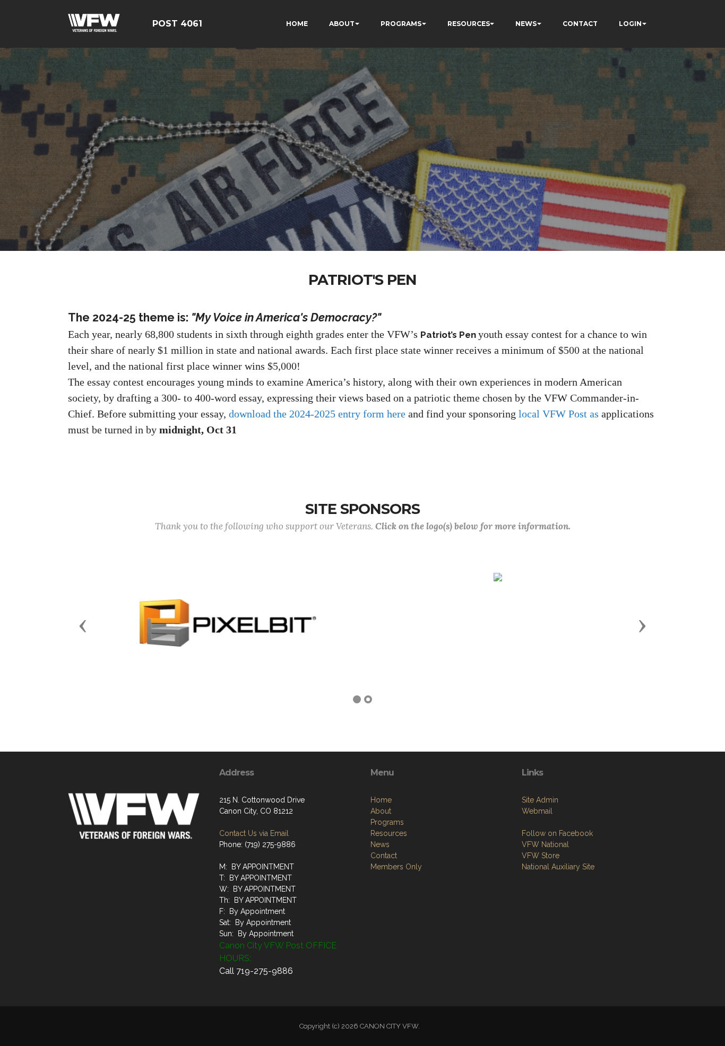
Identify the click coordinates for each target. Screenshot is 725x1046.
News (380, 844)
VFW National (545, 844)
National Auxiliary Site (558, 866)
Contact (383, 855)
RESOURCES (468, 24)
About (380, 811)
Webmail (537, 811)
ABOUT (342, 24)
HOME (297, 24)
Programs (387, 822)
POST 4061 (177, 24)
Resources (388, 833)
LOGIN (630, 24)
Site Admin (540, 800)
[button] (82, 625)
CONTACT (580, 24)
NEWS (526, 24)
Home (381, 800)
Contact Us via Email (254, 833)
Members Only (396, 866)
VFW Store (540, 855)
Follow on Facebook (557, 833)
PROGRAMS (401, 24)
